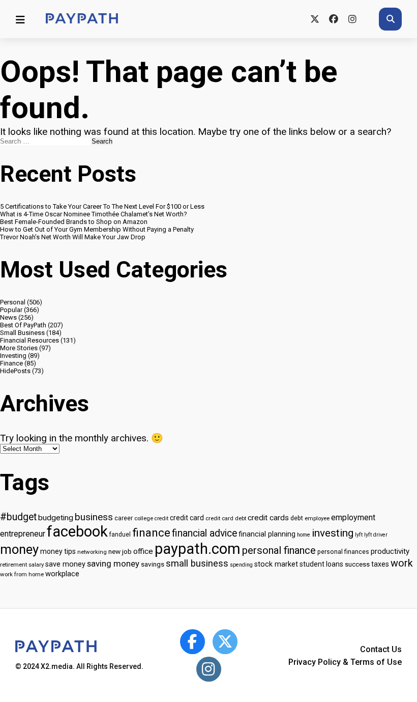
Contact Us (381, 649)
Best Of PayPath (23, 325)
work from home (22, 574)
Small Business (22, 332)
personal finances (343, 551)
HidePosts (15, 371)
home (303, 534)
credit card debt (225, 518)
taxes (380, 564)
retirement (13, 564)
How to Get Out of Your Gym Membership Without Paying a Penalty (97, 229)
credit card (187, 518)
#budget (18, 517)
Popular (11, 310)
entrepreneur (22, 534)
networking (92, 551)
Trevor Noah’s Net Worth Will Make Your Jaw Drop (72, 237)
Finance (11, 363)
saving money (113, 563)
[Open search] (390, 19)
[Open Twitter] (225, 641)
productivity (390, 551)
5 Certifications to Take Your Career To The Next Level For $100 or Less (102, 206)
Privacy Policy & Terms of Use (345, 662)
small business (197, 563)
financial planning (267, 534)
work (402, 563)
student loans (321, 564)
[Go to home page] (82, 19)
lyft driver (376, 534)
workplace (62, 573)
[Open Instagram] (208, 669)
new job (120, 551)
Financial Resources (29, 340)
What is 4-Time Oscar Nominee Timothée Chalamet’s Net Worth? (93, 214)
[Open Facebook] (192, 641)
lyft (359, 534)
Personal (12, 302)
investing (332, 533)
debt (296, 518)
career (123, 518)
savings (152, 564)
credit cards (268, 517)
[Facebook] (333, 19)
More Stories (19, 348)
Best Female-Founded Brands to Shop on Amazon (73, 222)
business (94, 517)
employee (317, 518)
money (19, 549)
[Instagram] (352, 19)
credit (161, 518)
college (143, 518)
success (357, 564)
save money (65, 564)
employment (353, 517)
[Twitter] (314, 19)
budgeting (55, 517)
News (8, 317)
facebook (77, 531)
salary (36, 564)
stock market (276, 564)
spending (241, 564)
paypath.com (198, 548)
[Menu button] (20, 19)
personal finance (279, 550)
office (143, 551)
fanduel (120, 534)
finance (151, 532)
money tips (58, 551)
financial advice (204, 533)
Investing (13, 355)
